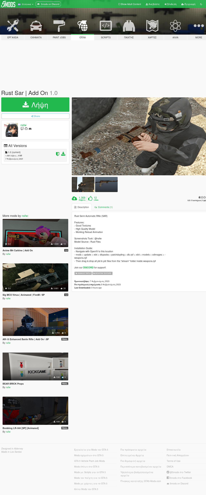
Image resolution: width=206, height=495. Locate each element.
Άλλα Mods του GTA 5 (86, 489)
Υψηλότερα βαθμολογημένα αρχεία (137, 474)
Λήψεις (82, 200)
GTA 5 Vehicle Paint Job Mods (89, 460)
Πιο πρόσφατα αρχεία (133, 449)
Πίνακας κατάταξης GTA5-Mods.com (141, 481)
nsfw (23, 125)
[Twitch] (22, 128)
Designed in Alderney (12, 448)
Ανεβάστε (154, 4)
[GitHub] (26, 128)
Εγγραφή (189, 4)
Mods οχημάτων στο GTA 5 (88, 455)
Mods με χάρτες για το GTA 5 (90, 483)
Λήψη (38, 104)
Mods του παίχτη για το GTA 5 (90, 477)
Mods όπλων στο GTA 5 (86, 466)
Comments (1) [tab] (105, 207)
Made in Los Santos (11, 451)
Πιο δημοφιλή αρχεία (133, 460)
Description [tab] (82, 207)
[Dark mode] (201, 4)
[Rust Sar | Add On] (83, 184)
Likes (96, 200)
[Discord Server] (30, 128)
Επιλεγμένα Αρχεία (132, 455)
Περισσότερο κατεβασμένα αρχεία (141, 466)
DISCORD (88, 267)
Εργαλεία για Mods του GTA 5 (91, 449)
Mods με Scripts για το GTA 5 (90, 472)
